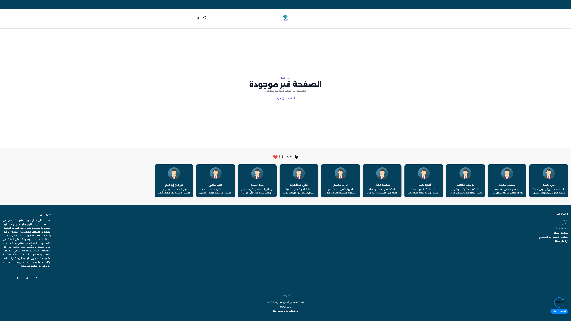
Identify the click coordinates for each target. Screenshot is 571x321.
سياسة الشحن (560, 232)
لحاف (565, 220)
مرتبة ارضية (562, 228)
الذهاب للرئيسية (285, 98)
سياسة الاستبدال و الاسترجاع (553, 237)
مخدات (564, 224)
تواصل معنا (561, 241)
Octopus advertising (285, 311)
